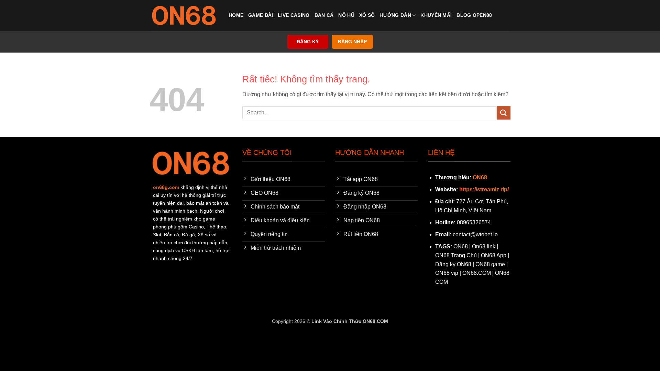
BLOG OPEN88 (474, 15)
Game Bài (260, 15)
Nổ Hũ (346, 15)
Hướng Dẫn (395, 15)
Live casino (293, 15)
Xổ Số (367, 15)
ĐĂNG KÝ (308, 41)
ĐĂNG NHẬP (352, 41)
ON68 (480, 177)
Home (236, 15)
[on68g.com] (184, 15)
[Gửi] (503, 112)
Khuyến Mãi (436, 15)
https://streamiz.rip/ (484, 189)
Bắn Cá (324, 15)
